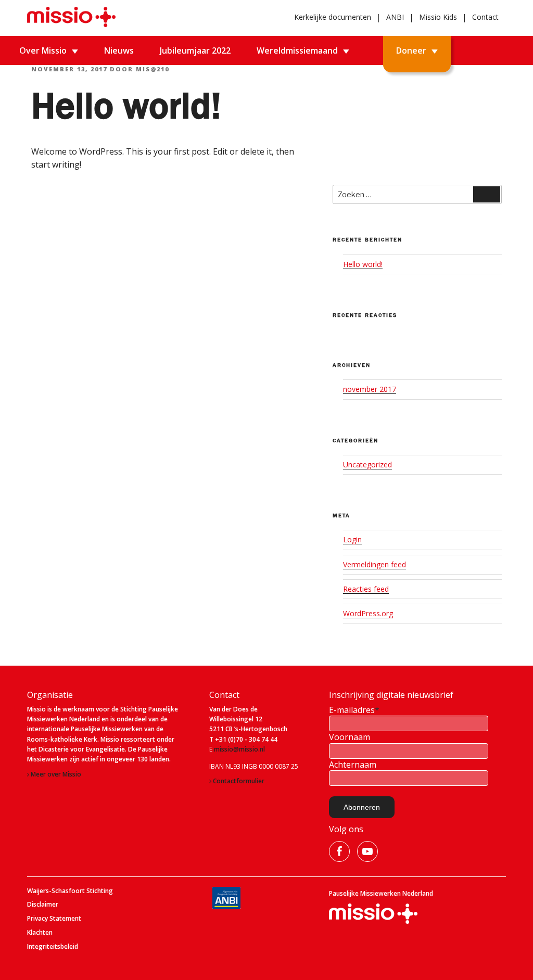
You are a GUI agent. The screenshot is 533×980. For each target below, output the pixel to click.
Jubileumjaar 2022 (195, 50)
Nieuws (119, 50)
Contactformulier (238, 781)
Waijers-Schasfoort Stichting (70, 891)
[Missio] (71, 17)
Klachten (40, 932)
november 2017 (369, 389)
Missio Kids (438, 17)
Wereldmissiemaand (297, 50)
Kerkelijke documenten (332, 17)
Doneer (411, 50)
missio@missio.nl (239, 749)
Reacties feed (366, 589)
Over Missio (43, 50)
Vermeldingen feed (374, 564)
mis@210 (152, 69)
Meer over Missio (56, 774)
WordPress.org (368, 613)
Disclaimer (42, 904)
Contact (485, 17)
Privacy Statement (54, 918)
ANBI (395, 17)
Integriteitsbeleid (52, 947)
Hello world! (363, 264)
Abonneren (362, 807)
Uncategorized (367, 464)
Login (352, 539)
